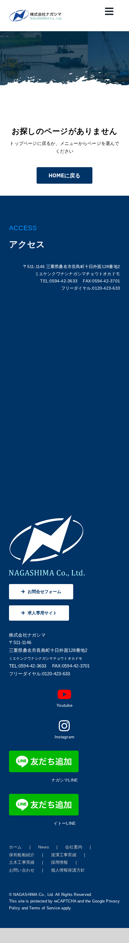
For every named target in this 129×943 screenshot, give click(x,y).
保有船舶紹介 (21, 854)
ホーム (15, 847)
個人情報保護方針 (68, 870)
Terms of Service (44, 908)
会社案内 (73, 847)
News (43, 847)
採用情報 (59, 862)
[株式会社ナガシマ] (35, 11)
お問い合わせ (21, 870)
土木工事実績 (21, 862)
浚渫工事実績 (63, 854)
